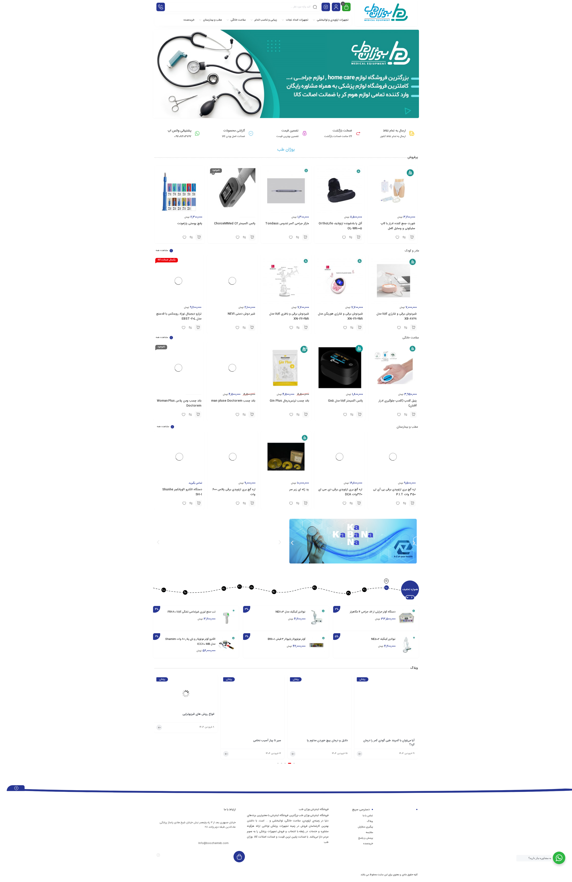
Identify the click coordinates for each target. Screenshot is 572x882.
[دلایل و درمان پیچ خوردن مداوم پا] (386, 707)
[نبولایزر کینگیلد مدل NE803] (317, 617)
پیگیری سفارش (365, 827)
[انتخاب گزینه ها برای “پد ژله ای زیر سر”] (305, 503)
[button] (413, 327)
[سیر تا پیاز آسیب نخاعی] (319, 707)
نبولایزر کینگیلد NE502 (383, 639)
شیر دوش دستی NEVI (241, 313)
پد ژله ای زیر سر (299, 489)
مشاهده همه (162, 250)
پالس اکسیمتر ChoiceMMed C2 (234, 223)
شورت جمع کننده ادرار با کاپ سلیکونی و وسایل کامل (398, 226)
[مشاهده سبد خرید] (346, 7)
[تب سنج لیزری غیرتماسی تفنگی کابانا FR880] (227, 617)
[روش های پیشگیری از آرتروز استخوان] (186, 707)
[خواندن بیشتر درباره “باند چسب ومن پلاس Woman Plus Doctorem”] (198, 414)
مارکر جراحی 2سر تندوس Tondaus (287, 223)
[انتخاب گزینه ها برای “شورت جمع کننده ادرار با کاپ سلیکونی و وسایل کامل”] (411, 237)
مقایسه (369, 833)
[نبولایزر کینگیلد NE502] (407, 645)
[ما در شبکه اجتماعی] (326, 7)
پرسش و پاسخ (365, 838)
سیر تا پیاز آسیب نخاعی (334, 741)
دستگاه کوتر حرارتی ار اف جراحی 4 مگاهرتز (372, 612)
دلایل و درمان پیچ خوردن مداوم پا (394, 741)
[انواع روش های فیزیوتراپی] (252, 693)
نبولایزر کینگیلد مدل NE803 (290, 612)
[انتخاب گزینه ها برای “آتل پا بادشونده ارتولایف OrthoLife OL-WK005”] (358, 237)
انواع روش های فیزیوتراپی (265, 714)
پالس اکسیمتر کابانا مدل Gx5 (345, 400)
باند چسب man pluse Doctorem (233, 400)
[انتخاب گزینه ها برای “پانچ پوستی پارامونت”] (199, 237)
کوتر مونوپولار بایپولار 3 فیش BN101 (286, 639)
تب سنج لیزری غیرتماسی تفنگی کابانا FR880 (191, 612)
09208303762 (220, 835)
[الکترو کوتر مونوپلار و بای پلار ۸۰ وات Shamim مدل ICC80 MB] (227, 645)
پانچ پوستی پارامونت (189, 223)
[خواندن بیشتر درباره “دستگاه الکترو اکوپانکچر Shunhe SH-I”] (198, 503)
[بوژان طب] (386, 13)
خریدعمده (368, 844)
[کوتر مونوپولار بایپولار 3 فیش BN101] (317, 645)
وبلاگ (370, 821)
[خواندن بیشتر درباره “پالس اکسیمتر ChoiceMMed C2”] (252, 237)
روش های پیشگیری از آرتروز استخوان (191, 741)
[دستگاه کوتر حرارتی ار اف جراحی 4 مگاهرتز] (407, 617)
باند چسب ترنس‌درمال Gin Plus (289, 400)
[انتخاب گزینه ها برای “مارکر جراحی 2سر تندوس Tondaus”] (305, 237)
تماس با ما (368, 816)
